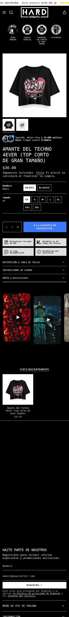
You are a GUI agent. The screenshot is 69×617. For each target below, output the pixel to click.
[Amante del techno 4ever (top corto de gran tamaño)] (18, 389)
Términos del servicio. (22, 596)
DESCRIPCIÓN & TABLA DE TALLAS (21, 262)
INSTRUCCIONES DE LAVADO (17, 270)
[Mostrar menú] (4, 12)
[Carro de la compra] (64, 12)
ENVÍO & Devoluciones (15, 278)
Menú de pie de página (19, 605)
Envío (40, 172)
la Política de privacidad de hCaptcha (36, 593)
